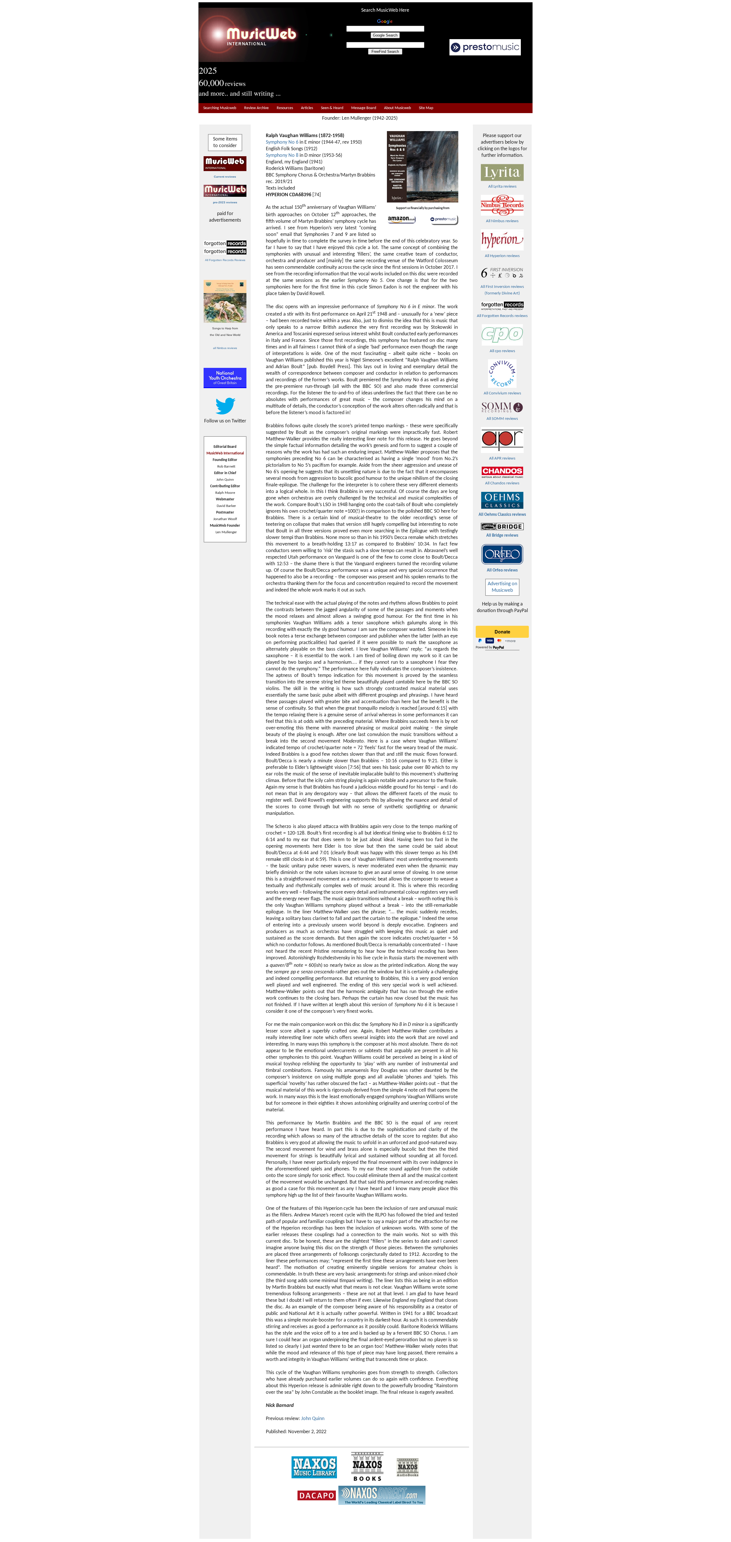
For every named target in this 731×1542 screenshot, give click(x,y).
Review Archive (256, 108)
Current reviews (225, 176)
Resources (285, 108)
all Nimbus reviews (225, 348)
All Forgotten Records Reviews (225, 260)
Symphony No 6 (282, 142)
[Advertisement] (432, 79)
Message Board (363, 108)
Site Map (426, 108)
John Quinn (312, 1418)
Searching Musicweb (219, 108)
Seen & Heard (332, 108)
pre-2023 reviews (225, 202)
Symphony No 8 (282, 155)
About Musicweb (397, 108)
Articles (307, 108)
